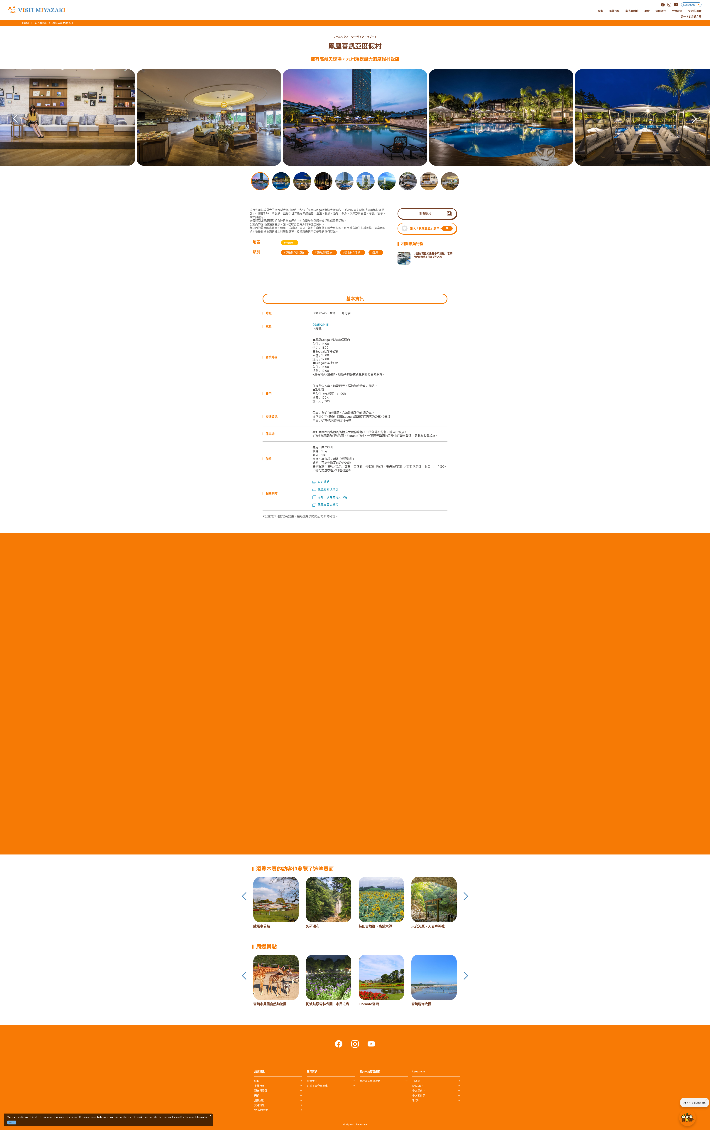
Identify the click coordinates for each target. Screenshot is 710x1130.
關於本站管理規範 (370, 1080)
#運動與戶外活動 (294, 252)
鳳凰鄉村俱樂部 (328, 489)
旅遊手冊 (312, 1080)
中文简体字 (418, 1090)
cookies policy (176, 1117)
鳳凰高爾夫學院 (328, 505)
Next (690, 113)
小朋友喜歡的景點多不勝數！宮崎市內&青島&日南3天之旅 (433, 255)
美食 (256, 1095)
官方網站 (323, 482)
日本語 (416, 1080)
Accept (11, 1122)
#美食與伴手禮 (351, 252)
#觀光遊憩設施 (323, 252)
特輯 (256, 1080)
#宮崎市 (288, 242)
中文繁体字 (418, 1095)
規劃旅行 (259, 1100)
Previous (11, 113)
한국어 (416, 1100)
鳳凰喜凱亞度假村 (62, 22)
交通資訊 (259, 1105)
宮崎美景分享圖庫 (317, 1085)
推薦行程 (259, 1085)
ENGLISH (417, 1085)
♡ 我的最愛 (261, 1109)
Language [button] (689, 4)
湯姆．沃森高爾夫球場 (332, 497)
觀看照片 (425, 213)
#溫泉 (374, 252)
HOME (26, 22)
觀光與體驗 (41, 22)
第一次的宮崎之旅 (691, 16)
